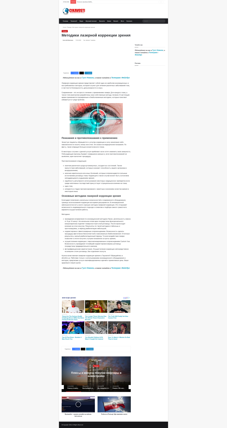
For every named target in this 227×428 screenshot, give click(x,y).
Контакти (129, 21)
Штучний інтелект (91, 21)
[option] (96, 374)
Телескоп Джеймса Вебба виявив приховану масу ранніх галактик (96, 2)
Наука (81, 21)
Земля (109, 21)
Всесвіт (116, 21)
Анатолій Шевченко (68, 40)
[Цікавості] (74, 11)
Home (64, 27)
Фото (122, 21)
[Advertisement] (96, 56)
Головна (65, 21)
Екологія (102, 21)
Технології (74, 21)
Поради (69, 27)
